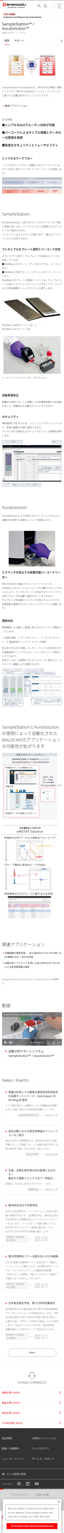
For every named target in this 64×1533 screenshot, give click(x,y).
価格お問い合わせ (11, 1392)
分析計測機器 (9, 14)
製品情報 (7, 1438)
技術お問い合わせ (11, 1412)
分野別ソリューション (44, 1438)
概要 (6, 40)
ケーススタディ (40, 1448)
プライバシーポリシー (21, 1494)
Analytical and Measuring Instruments (22, 17)
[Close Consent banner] (58, 1501)
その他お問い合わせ (12, 1423)
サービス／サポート (43, 1458)
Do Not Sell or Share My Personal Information (32, 1526)
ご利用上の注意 (42, 1494)
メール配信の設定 (16, 1474)
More (32, 1352)
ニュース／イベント (13, 1458)
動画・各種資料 (10, 1448)
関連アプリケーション (16, 105)
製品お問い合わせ (11, 1402)
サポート (19, 40)
